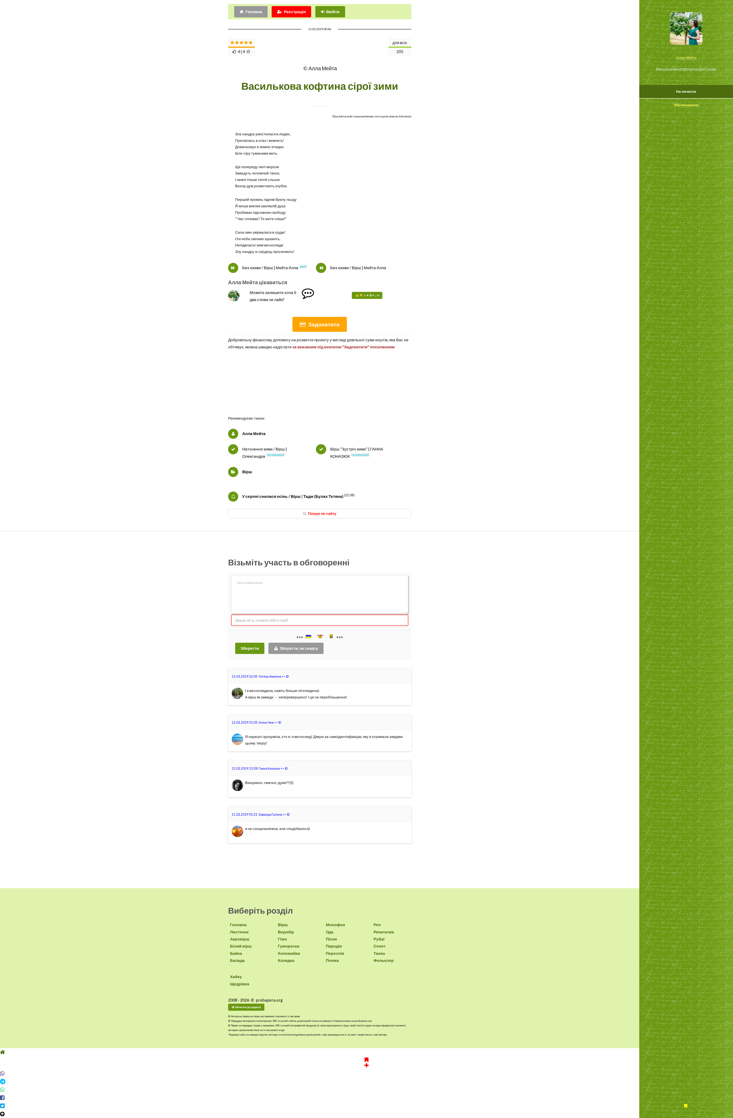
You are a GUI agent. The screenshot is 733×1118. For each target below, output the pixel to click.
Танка (379, 953)
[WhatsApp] (366, 1090)
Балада (237, 960)
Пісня (331, 938)
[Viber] (366, 1074)
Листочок (239, 931)
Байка (236, 953)
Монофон (335, 924)
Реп (377, 924)
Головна (253, 11)
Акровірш (239, 938)
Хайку (236, 976)
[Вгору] (366, 1114)
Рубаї (379, 938)
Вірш (247, 471)
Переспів (335, 953)
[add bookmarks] (366, 1062)
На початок (686, 91)
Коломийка (289, 953)
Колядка (286, 960)
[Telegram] (366, 1082)
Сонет (380, 946)
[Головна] (366, 1052)
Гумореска (288, 946)
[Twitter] (366, 1106)
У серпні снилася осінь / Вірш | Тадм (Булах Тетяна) (292, 496)
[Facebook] (366, 1098)
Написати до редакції (248, 1007)
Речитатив (384, 931)
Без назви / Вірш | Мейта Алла (270, 267)
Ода (329, 931)
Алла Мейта (686, 58)
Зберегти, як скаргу (299, 648)
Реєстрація (295, 11)
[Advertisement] (319, 388)
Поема (332, 960)
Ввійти (333, 11)
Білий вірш (241, 946)
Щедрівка (239, 983)
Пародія (334, 946)
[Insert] (308, 636)
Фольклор (384, 960)
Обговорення (686, 105)
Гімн (282, 938)
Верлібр (286, 931)
